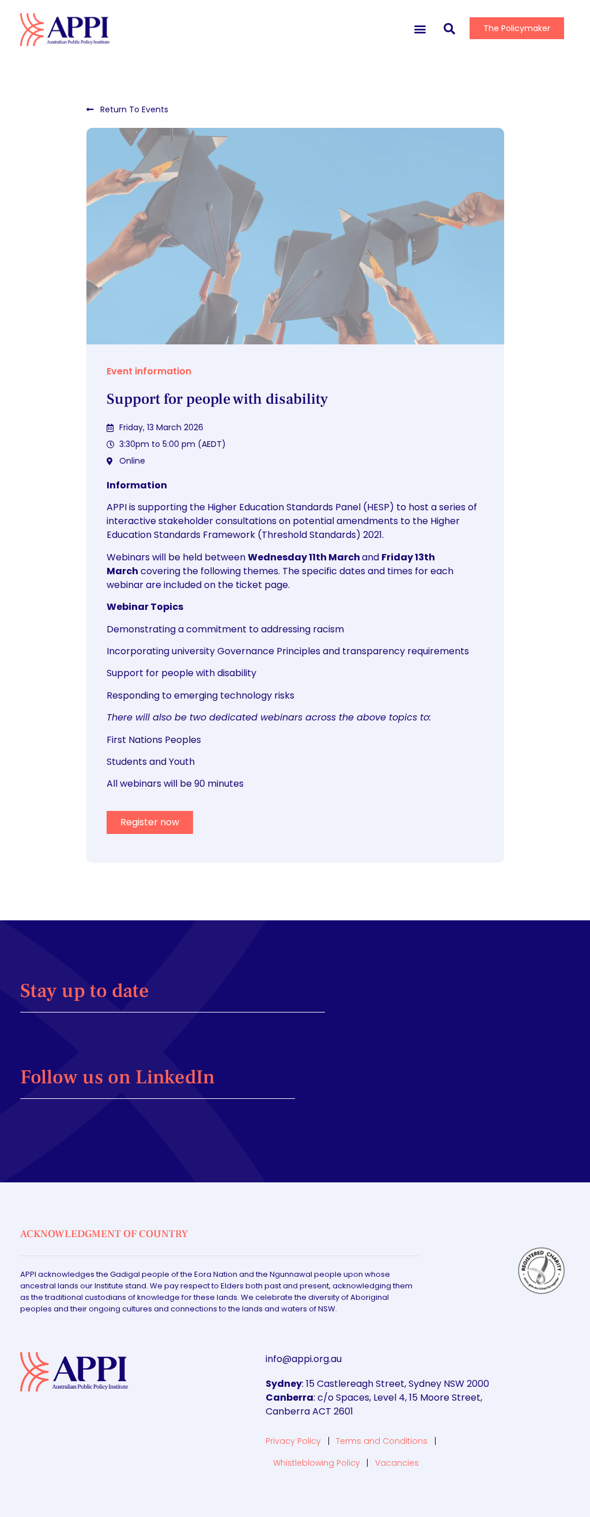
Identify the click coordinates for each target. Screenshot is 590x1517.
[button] (419, 28)
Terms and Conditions (382, 1441)
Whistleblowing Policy (316, 1463)
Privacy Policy (293, 1441)
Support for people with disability (217, 399)
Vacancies (397, 1463)
